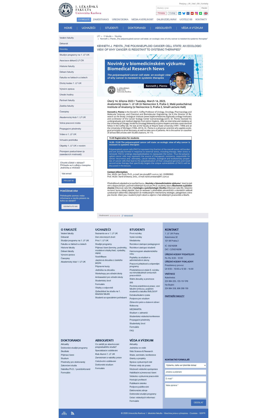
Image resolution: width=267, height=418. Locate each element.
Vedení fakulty (67, 38)
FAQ (132, 331)
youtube (192, 13)
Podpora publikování (139, 387)
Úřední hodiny (67, 95)
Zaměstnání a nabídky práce (108, 358)
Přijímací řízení (67, 355)
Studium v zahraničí (139, 313)
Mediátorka (135, 241)
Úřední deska (120, 20)
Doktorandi (137, 28)
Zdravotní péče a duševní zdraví (144, 302)
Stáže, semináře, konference (143, 355)
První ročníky (136, 234)
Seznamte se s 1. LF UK (106, 234)
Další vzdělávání (166, 20)
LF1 (98, 36)
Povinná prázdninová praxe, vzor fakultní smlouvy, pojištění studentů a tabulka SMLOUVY (145, 289)
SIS (198, 4)
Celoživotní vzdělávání (105, 361)
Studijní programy (103, 244)
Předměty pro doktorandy (73, 362)
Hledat (204, 8)
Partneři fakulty (67, 100)
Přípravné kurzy (102, 267)
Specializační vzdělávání (106, 351)
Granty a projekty (138, 359)
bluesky (183, 13)
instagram (196, 13)
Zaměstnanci (101, 20)
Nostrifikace (100, 257)
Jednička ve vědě (138, 348)
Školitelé (65, 351)
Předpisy (182, 4)
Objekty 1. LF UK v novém (73, 146)
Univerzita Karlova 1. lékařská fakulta (145, 413)
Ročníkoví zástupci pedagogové (145, 244)
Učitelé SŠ (186, 20)
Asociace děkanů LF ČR (72, 61)
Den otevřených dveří (105, 237)
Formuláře (100, 284)
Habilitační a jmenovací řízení (143, 373)
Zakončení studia (69, 366)
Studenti (111, 28)
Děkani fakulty (67, 72)
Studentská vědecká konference (145, 317)
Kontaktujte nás (70, 206)
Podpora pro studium (139, 299)
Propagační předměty (70, 129)
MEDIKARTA (135, 309)
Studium (65, 359)
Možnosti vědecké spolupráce (144, 369)
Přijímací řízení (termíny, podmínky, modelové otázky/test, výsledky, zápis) (111, 250)
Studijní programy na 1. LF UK (74, 55)
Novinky (64, 49)
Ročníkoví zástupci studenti (142, 248)
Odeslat (198, 403)
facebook (188, 13)
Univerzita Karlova (90, 14)
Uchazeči (88, 28)
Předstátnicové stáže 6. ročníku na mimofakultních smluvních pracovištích (144, 273)
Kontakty (204, 4)
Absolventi (163, 28)
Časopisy (64, 112)
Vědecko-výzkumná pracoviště (144, 376)
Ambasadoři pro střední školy (109, 277)
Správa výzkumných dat (141, 362)
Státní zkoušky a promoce (142, 279)
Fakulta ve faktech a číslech (73, 78)
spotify (200, 13)
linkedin (179, 13)
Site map (64, 413)
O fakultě (84, 20)
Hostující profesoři (138, 380)
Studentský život (103, 281)
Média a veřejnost (142, 20)
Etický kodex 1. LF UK (70, 83)
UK (189, 4)
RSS (72, 413)
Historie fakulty (67, 66)
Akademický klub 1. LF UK (73, 117)
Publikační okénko (138, 383)
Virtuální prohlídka (69, 140)
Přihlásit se (69, 181)
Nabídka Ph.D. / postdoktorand (75, 369)
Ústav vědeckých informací (142, 398)
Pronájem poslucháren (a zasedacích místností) (72, 153)
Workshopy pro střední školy (108, 274)
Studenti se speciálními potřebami (111, 298)
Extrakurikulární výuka (140, 295)
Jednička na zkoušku (105, 270)
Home (68, 28)
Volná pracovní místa (70, 123)
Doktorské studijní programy (74, 348)
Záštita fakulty (67, 106)
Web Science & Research (141, 351)
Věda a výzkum (192, 28)
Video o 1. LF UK (68, 134)
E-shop (172, 13)
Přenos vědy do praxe (140, 366)
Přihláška (161, 13)
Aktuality (65, 344)
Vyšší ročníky (136, 237)
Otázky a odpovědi (104, 288)
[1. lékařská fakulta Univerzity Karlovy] (80, 8)
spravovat (128, 215)
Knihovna (134, 306)
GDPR (202, 413)
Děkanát (64, 44)
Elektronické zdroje (138, 391)
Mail (193, 4)
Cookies (193, 413)
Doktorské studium (104, 365)
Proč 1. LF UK (101, 241)
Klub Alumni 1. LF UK (105, 354)
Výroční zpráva (67, 89)
